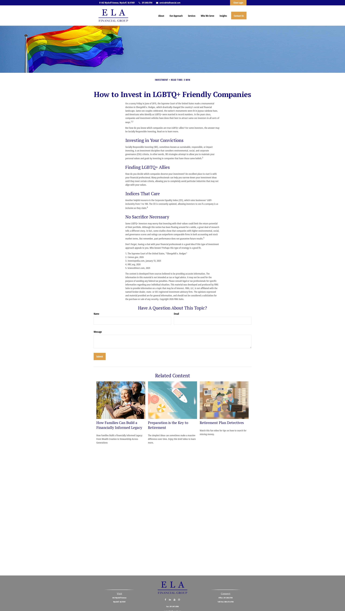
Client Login (238, 2)
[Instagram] (179, 599)
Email (176, 313)
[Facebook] (165, 599)
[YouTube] (174, 599)
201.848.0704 (147, 2)
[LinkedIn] (170, 599)
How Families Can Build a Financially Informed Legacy (119, 425)
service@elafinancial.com (169, 2)
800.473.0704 (229, 602)
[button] (161, 15)
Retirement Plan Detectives (222, 422)
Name (96, 313)
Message (98, 331)
